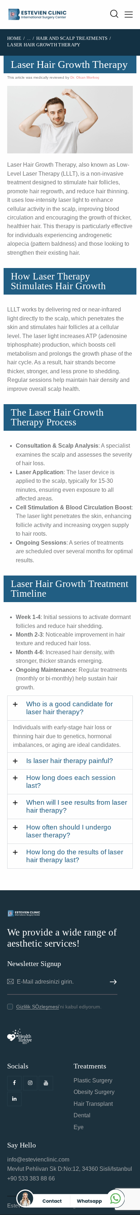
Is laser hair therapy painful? (69, 760)
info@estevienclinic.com (38, 1159)
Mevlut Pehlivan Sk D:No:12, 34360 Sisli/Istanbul (69, 1169)
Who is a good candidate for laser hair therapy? (69, 708)
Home (14, 38)
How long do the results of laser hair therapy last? (74, 856)
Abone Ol (112, 982)
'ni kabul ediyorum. (59, 1007)
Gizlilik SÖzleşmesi (37, 1007)
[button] (70, 708)
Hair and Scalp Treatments (72, 38)
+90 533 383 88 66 (31, 1178)
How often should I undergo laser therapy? (68, 831)
